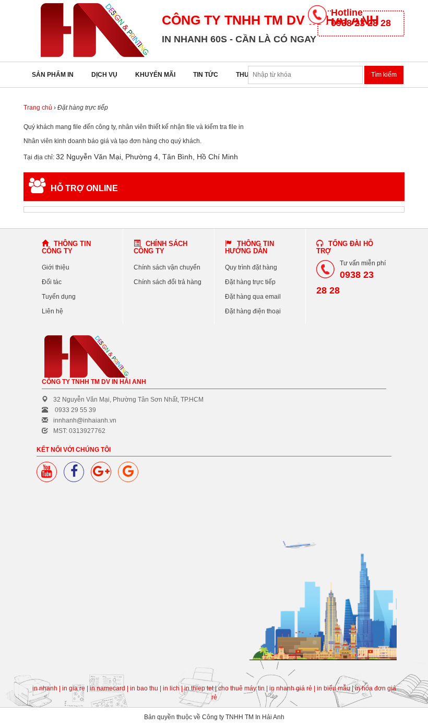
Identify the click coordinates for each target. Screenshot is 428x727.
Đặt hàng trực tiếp (250, 282)
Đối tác (52, 282)
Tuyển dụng (59, 296)
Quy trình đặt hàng (251, 267)
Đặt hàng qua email (253, 296)
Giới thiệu (55, 267)
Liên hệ (52, 311)
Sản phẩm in (53, 74)
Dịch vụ (104, 74)
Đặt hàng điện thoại (253, 311)
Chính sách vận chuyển (167, 267)
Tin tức (205, 74)
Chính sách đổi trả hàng (167, 282)
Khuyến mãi (155, 74)
